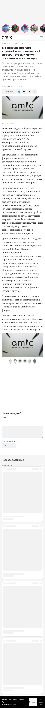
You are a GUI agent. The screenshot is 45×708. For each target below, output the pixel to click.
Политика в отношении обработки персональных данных (21, 684)
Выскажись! (9, 92)
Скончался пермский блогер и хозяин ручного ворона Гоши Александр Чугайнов (22, 473)
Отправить (9, 446)
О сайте (4, 671)
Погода (4, 668)
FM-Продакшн (6, 660)
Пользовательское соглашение (12, 662)
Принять (32, 702)
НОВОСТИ (6, 43)
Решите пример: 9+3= (11, 441)
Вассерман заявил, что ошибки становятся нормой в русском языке (21, 528)
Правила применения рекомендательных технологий (20, 681)
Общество (18, 43)
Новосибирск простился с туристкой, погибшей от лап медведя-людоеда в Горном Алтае (22, 592)
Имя (4, 417)
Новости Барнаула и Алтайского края (14, 677)
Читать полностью (22, 518)
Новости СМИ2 (7, 465)
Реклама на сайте (8, 665)
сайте (32, 306)
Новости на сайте (8, 657)
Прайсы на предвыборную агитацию (14, 674)
